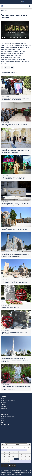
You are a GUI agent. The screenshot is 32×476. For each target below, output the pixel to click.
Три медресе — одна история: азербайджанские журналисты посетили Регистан (15, 255)
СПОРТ (3, 418)
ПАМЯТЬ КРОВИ (5, 424)
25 (13, 459)
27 (21, 459)
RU (23, 1)
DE (27, 1)
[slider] (6, 37)
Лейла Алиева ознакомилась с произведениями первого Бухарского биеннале (15, 151)
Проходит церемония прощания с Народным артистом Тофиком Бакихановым (14, 125)
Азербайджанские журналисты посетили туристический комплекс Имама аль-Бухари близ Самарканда (15, 360)
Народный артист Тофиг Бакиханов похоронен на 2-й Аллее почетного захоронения (15, 98)
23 (4, 459)
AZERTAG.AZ (4, 397)
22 (30, 456)
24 (9, 459)
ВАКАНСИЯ (4, 436)
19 (17, 456)
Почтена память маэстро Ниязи (10, 307)
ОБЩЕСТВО (4, 409)
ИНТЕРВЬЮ (4, 420)
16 (4, 456)
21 (25, 456)
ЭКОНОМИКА (4, 414)
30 (4, 461)
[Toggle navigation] (29, 6)
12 (17, 454)
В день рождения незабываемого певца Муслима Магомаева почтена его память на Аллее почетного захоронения (15, 388)
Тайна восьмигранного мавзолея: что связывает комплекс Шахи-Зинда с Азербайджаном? (15, 204)
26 (17, 459)
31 (9, 461)
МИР (2, 422)
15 (30, 454)
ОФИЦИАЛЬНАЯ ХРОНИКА (8, 401)
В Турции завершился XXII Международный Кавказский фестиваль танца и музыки (13, 177)
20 (21, 456)
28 (25, 459)
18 (13, 456)
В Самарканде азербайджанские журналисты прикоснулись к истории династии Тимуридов (14, 281)
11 (13, 454)
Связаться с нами (6, 430)
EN (25, 1)
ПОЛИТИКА (4, 402)
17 (9, 456)
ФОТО (2, 398)
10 (9, 454)
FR (29, 1)
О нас (2, 432)
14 (25, 454)
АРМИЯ (3, 405)
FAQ (2, 438)
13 (21, 454)
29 (30, 459)
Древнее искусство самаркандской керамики (14, 229)
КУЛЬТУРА (4, 11)
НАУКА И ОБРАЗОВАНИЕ (7, 416)
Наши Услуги (5, 434)
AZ (22, 1)
